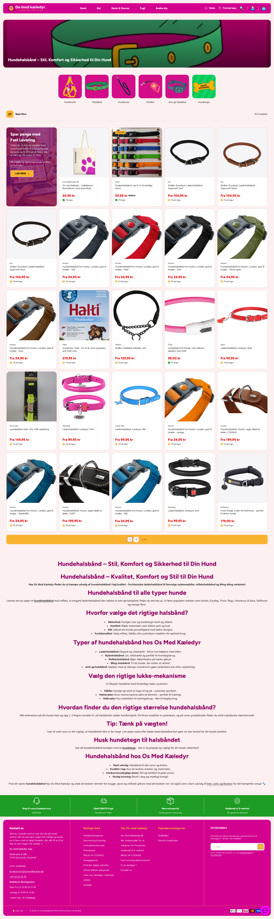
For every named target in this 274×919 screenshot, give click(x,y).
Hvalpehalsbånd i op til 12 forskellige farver (133, 187)
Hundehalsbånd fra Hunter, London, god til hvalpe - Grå (84, 268)
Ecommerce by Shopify (71, 911)
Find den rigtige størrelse (96, 865)
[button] (17, 114)
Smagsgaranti (90, 860)
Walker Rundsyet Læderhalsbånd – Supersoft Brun (28, 268)
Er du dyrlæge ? (128, 865)
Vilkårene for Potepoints (133, 845)
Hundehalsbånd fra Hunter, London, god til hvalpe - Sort (189, 268)
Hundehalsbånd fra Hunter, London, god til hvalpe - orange (189, 431)
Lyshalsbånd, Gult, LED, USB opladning (29, 429)
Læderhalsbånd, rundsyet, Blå (130, 429)
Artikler (87, 880)
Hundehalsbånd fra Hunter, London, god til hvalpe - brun (31, 349)
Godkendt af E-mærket (132, 850)
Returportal (89, 850)
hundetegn (129, 747)
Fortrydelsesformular (94, 845)
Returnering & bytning (94, 840)
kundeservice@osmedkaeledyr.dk (27, 871)
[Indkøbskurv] (262, 8)
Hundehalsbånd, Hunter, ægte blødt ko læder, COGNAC (240, 431)
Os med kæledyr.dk (45, 911)
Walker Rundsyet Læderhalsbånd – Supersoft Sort (186, 187)
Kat (99, 8)
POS (56, 911)
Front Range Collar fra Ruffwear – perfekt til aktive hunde (242, 512)
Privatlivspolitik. (216, 855)
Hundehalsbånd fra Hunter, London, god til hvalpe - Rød (137, 268)
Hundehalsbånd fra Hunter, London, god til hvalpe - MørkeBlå (31, 512)
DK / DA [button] (19, 911)
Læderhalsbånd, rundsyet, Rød (236, 348)
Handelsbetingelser (93, 835)
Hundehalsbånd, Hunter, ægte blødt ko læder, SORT (82, 512)
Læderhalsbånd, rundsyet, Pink (78, 429)
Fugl (142, 8)
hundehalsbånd (43, 600)
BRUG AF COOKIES (93, 855)
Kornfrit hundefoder (168, 840)
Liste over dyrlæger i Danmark (98, 875)
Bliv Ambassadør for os (132, 840)
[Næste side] (143, 539)
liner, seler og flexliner (220, 783)
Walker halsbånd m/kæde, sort (130, 348)
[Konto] (252, 8)
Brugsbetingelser (246, 853)
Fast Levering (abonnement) (135, 860)
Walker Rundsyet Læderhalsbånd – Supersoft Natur (238, 187)
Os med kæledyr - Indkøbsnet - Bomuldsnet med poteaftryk (78, 187)
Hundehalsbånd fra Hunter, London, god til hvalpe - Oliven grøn (242, 268)
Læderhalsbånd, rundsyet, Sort (183, 510)
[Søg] (241, 8)
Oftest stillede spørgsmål (96, 870)
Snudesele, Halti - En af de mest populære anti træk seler (84, 349)
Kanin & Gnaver (120, 8)
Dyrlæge (87, 884)
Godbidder (163, 835)
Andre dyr (162, 8)
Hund (83, 8)
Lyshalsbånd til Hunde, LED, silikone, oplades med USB (186, 349)
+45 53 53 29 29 (18, 876)
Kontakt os (126, 870)
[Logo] (27, 8)
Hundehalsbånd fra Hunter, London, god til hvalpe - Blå (137, 512)
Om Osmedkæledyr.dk (132, 835)
